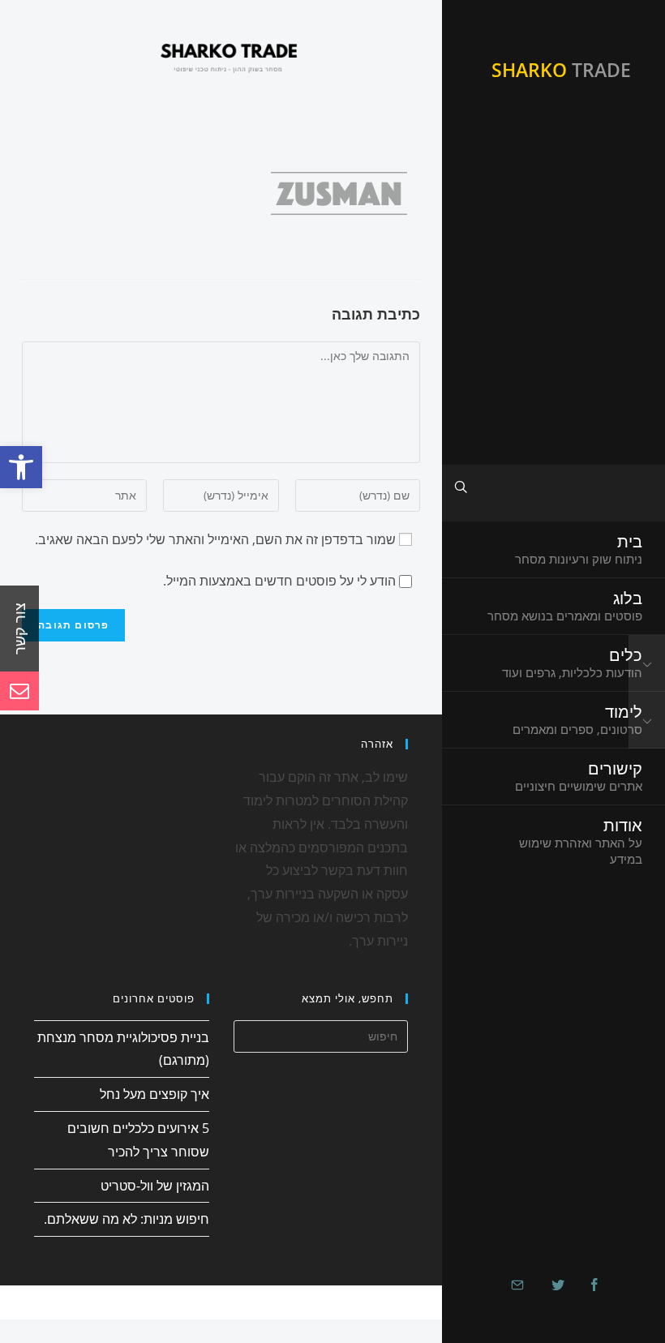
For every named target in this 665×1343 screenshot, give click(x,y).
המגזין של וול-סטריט (155, 1186)
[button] (21, 467)
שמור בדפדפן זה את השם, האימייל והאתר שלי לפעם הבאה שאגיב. (215, 539)
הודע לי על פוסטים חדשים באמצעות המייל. (279, 581)
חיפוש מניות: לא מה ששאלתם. (126, 1219)
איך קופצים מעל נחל (154, 1094)
